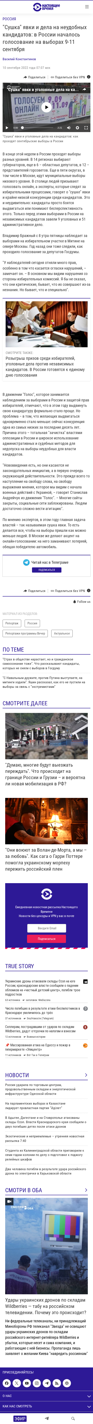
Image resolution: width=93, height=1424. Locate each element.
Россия (9, 19)
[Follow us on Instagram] (37, 1383)
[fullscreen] (86, 127)
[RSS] (57, 1383)
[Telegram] (46, 1418)
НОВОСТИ (17, 1075)
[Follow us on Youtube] (27, 1383)
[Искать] (73, 1418)
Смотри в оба (23, 1190)
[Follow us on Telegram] (47, 1383)
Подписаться (46, 569)
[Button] (34, 77)
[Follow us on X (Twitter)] (17, 1383)
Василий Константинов (19, 59)
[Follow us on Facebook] (7, 1383)
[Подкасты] (67, 1383)
